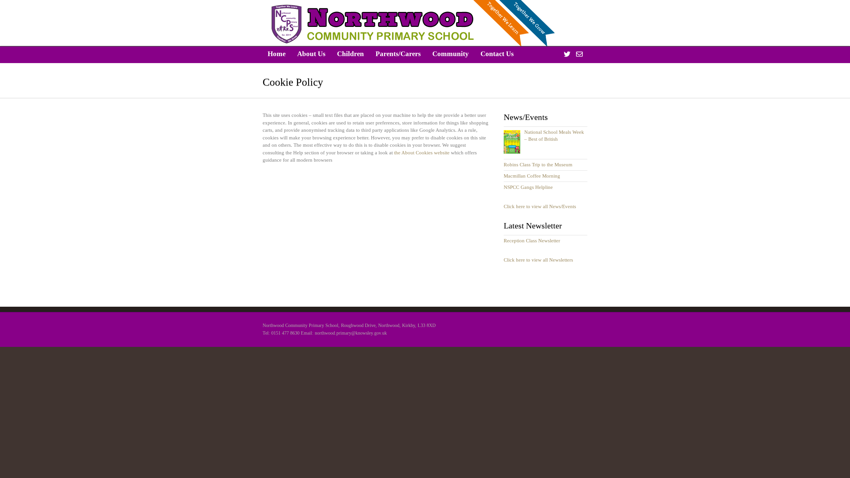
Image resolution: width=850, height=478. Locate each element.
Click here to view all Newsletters (538, 260)
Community (450, 54)
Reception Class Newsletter (532, 240)
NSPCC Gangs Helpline (528, 187)
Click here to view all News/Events (540, 206)
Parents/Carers (398, 54)
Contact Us (497, 54)
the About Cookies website (422, 152)
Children (350, 54)
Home (277, 54)
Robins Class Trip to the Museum (538, 164)
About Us (311, 54)
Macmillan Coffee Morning (532, 176)
